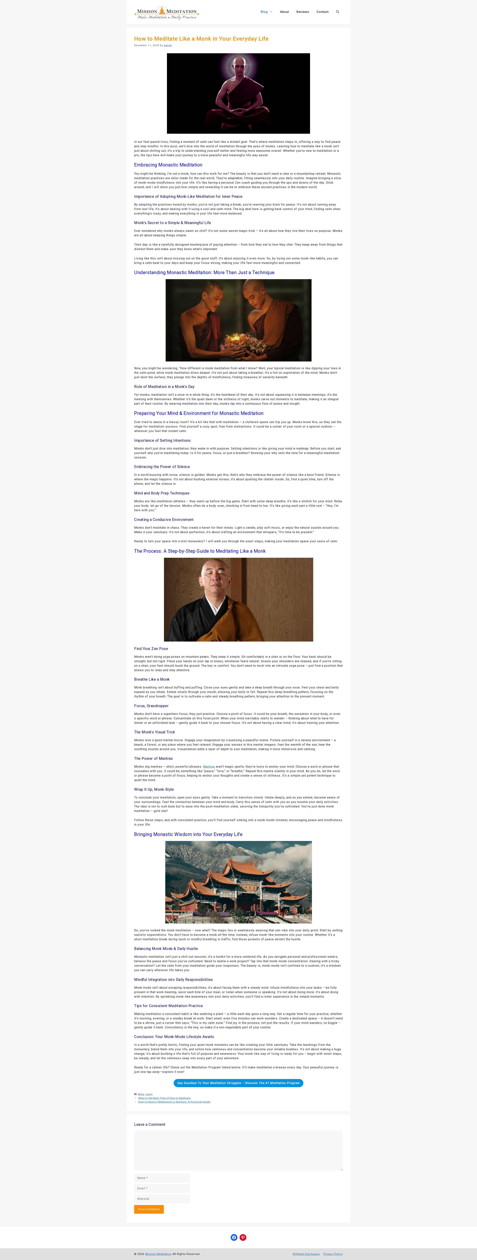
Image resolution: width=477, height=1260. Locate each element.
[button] (337, 12)
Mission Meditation (158, 1254)
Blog (264, 12)
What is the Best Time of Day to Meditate (164, 1097)
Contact (323, 12)
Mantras (209, 766)
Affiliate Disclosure (306, 1254)
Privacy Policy (333, 1254)
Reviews (302, 12)
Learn (149, 1094)
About (284, 12)
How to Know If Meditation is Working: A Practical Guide (174, 1101)
